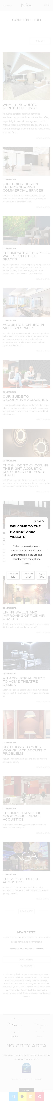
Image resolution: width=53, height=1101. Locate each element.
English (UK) (13, 575)
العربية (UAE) (41, 575)
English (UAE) (28, 575)
